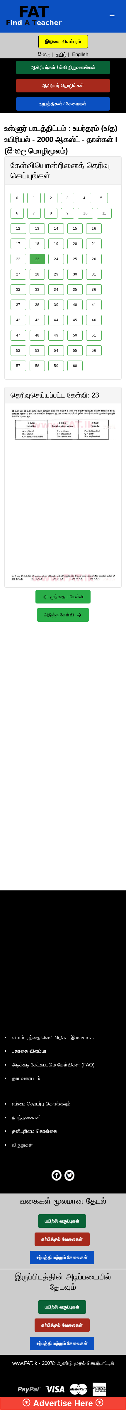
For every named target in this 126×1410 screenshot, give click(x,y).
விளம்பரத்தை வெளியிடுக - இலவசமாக (53, 1037)
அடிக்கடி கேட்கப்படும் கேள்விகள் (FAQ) (53, 1065)
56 (94, 351)
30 (75, 274)
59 (56, 366)
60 (75, 366)
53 (37, 351)
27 (18, 274)
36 (94, 290)
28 (37, 274)
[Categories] (112, 16)
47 (18, 335)
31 (94, 274)
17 (18, 244)
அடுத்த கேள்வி (60, 614)
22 (18, 259)
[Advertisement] (63, 503)
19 (56, 244)
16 (94, 228)
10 (85, 213)
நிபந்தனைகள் (26, 1117)
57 (18, 366)
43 (37, 320)
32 (18, 290)
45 (75, 320)
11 (104, 213)
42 (18, 320)
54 (56, 351)
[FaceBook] (56, 1175)
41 (94, 305)
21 (94, 244)
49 (56, 335)
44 (56, 320)
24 (56, 259)
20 (75, 244)
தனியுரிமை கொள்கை (34, 1131)
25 (75, 259)
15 (75, 228)
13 (37, 228)
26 (94, 259)
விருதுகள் (22, 1145)
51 (94, 335)
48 (37, 335)
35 (75, 290)
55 (75, 351)
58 (37, 366)
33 (37, 290)
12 (18, 228)
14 (56, 228)
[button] (63, 41)
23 (37, 259)
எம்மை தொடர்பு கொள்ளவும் (41, 1104)
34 (56, 290)
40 (75, 305)
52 (18, 351)
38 (37, 305)
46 (94, 320)
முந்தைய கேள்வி (66, 596)
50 (75, 335)
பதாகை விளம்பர (29, 1051)
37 (18, 305)
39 (56, 305)
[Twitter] (69, 1175)
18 (37, 244)
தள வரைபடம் (26, 1078)
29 (56, 274)
